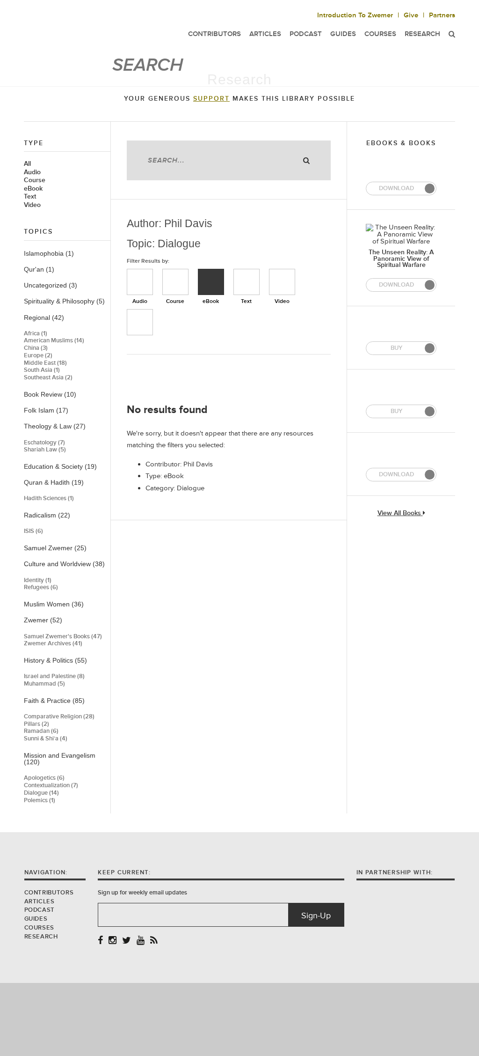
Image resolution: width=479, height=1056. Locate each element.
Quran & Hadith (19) (54, 482)
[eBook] (211, 282)
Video (32, 205)
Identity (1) (37, 580)
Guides (36, 919)
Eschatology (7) (44, 442)
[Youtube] (141, 941)
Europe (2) (38, 355)
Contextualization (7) (51, 785)
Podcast (39, 910)
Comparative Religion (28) (59, 716)
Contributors (49, 892)
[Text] (246, 282)
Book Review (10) (50, 394)
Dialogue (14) (41, 793)
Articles (39, 901)
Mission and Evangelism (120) (59, 759)
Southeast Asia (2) (48, 377)
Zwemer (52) (43, 620)
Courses (39, 927)
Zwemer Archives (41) (53, 643)
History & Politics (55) (55, 660)
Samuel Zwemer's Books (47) (63, 636)
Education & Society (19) (60, 466)
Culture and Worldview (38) (64, 564)
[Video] (282, 282)
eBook (33, 188)
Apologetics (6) (44, 778)
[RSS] (154, 941)
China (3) (36, 348)
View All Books (400, 513)
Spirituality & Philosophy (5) (64, 301)
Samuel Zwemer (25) (55, 548)
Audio (32, 172)
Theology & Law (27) (55, 426)
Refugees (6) (41, 587)
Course (34, 180)
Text (30, 196)
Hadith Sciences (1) (49, 498)
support (211, 99)
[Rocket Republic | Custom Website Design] (240, 1018)
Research (422, 33)
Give (411, 15)
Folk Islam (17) (46, 410)
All (27, 164)
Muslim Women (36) (54, 604)
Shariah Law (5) (45, 449)
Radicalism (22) (47, 515)
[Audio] (140, 282)
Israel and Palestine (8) (54, 676)
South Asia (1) (42, 370)
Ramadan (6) (41, 731)
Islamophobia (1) (49, 253)
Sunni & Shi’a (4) (45, 738)
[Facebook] (100, 941)
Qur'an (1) (39, 269)
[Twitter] (126, 941)
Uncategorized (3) (50, 285)
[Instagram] (112, 941)
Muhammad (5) (44, 683)
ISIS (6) (33, 531)
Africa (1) (35, 333)
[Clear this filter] (140, 322)
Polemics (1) (39, 800)
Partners (442, 15)
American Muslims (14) (54, 340)
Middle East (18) (45, 363)
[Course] (175, 282)
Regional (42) (44, 317)
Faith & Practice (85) (54, 700)
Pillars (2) (36, 724)
